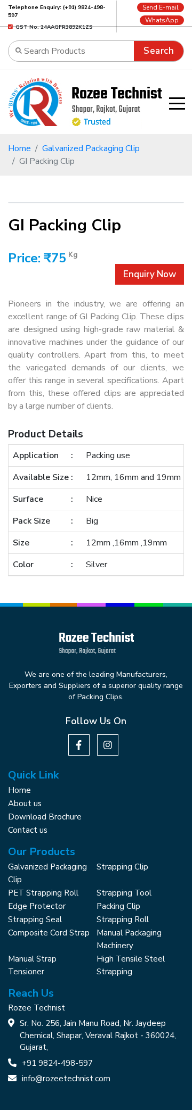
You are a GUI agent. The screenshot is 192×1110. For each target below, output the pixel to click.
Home (19, 148)
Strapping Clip (122, 867)
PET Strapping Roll (43, 893)
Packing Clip (118, 906)
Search (158, 51)
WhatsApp (162, 20)
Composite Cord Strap (49, 932)
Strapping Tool (124, 893)
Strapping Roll (123, 919)
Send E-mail (160, 7)
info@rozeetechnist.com (66, 1078)
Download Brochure (45, 816)
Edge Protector (37, 906)
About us (25, 803)
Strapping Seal (35, 919)
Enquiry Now (149, 274)
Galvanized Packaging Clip (91, 148)
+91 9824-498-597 (57, 1063)
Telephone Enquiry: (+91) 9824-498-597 (57, 11)
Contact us (27, 830)
